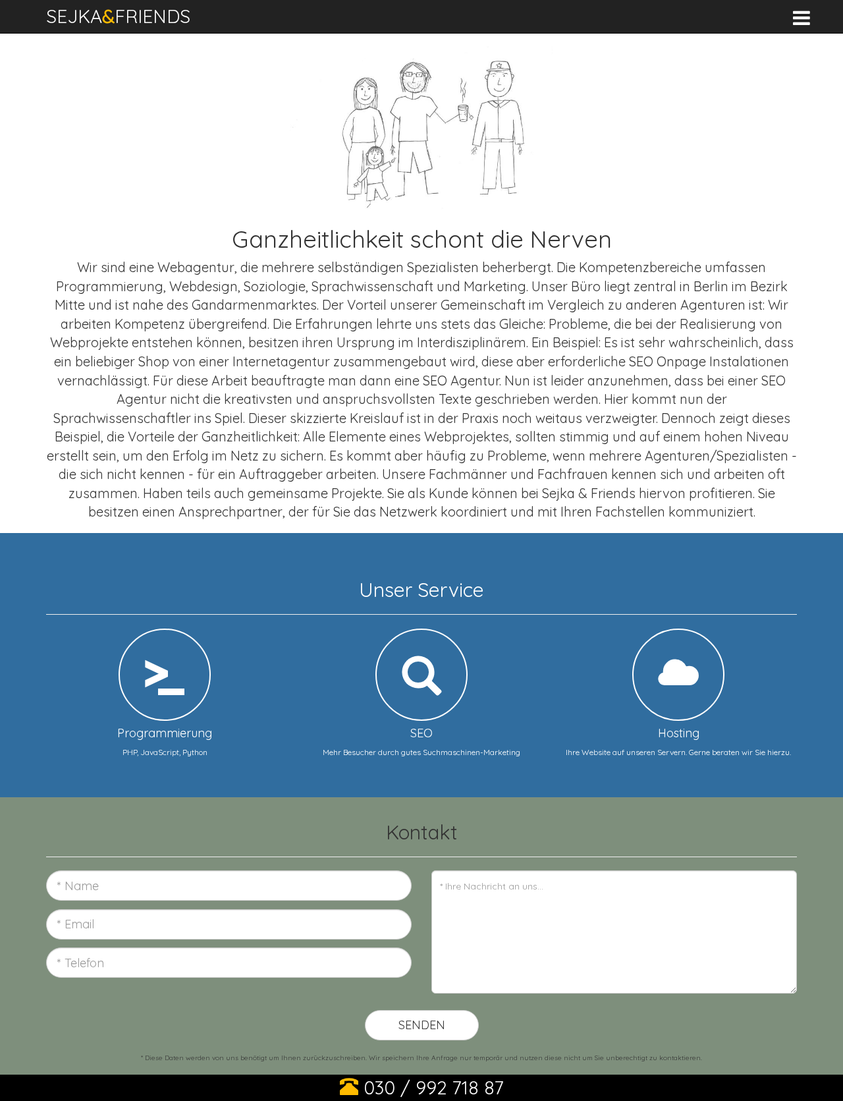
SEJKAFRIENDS (118, 16)
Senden (421, 1024)
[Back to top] (812, 1077)
